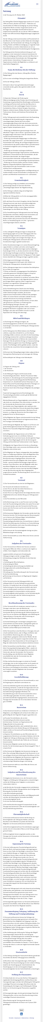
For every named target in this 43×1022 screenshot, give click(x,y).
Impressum (17, 1018)
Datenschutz (25, 1018)
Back (21, 1010)
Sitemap (32, 1018)
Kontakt (11, 1018)
